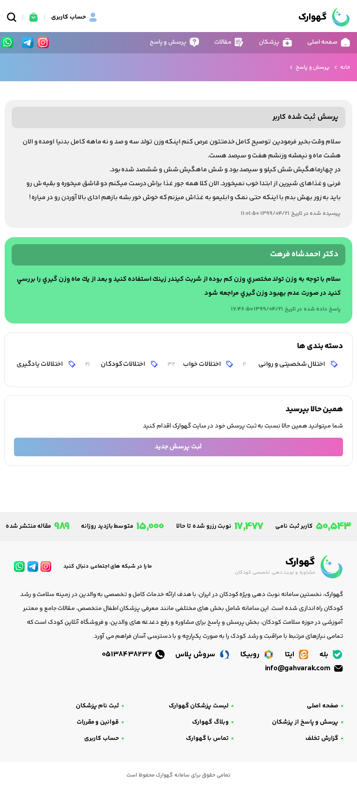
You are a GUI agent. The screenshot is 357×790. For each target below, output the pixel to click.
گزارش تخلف (321, 738)
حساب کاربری (101, 738)
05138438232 (128, 654)
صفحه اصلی (322, 706)
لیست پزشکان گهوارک (199, 706)
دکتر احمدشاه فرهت (304, 254)
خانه (345, 67)
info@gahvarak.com (298, 668)
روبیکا (250, 654)
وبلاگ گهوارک (210, 722)
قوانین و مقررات (98, 722)
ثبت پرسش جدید (178, 446)
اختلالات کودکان (115, 364)
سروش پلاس (196, 654)
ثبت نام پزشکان (97, 706)
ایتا (290, 654)
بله (324, 654)
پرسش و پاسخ (313, 67)
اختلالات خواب (194, 364)
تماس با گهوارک (207, 738)
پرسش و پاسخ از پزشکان (305, 722)
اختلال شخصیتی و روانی (284, 364)
